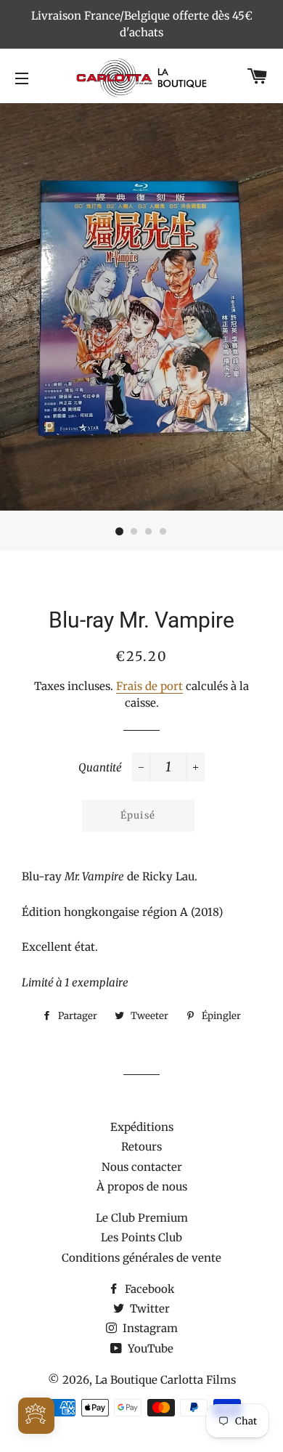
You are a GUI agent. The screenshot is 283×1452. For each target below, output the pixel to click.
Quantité (100, 767)
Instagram (149, 1328)
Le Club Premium (142, 1218)
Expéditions (141, 1127)
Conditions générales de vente (141, 1258)
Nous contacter (142, 1167)
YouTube (149, 1348)
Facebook (148, 1289)
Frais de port (149, 686)
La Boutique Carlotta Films (165, 1380)
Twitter (148, 1308)
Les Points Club (141, 1237)
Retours (141, 1146)
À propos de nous (142, 1186)
